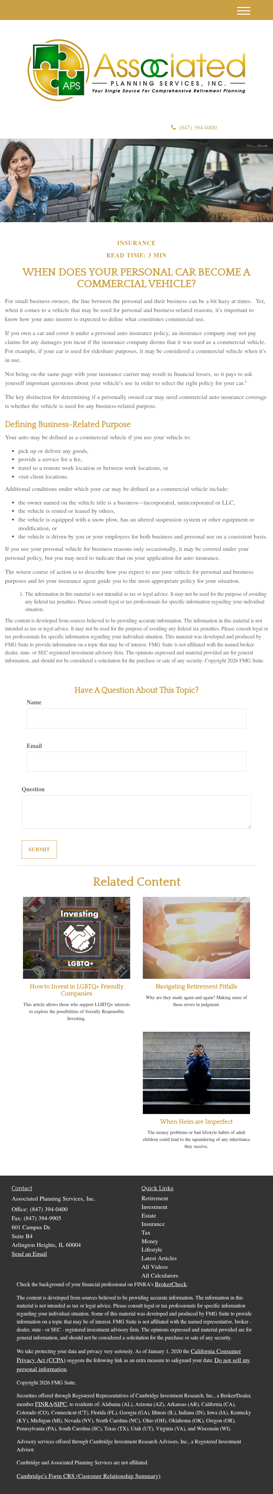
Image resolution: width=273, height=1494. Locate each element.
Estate (148, 1215)
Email (34, 746)
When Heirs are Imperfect (196, 1121)
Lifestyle (151, 1249)
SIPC (60, 1404)
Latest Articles (159, 1258)
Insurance (153, 1224)
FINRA (44, 1404)
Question (33, 789)
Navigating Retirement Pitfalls (196, 986)
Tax (145, 1232)
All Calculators (159, 1275)
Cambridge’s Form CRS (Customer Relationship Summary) (88, 1476)
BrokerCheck (171, 1284)
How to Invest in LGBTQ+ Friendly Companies (77, 990)
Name (34, 702)
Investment (154, 1207)
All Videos (154, 1267)
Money (149, 1241)
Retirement (154, 1198)
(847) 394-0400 (198, 127)
